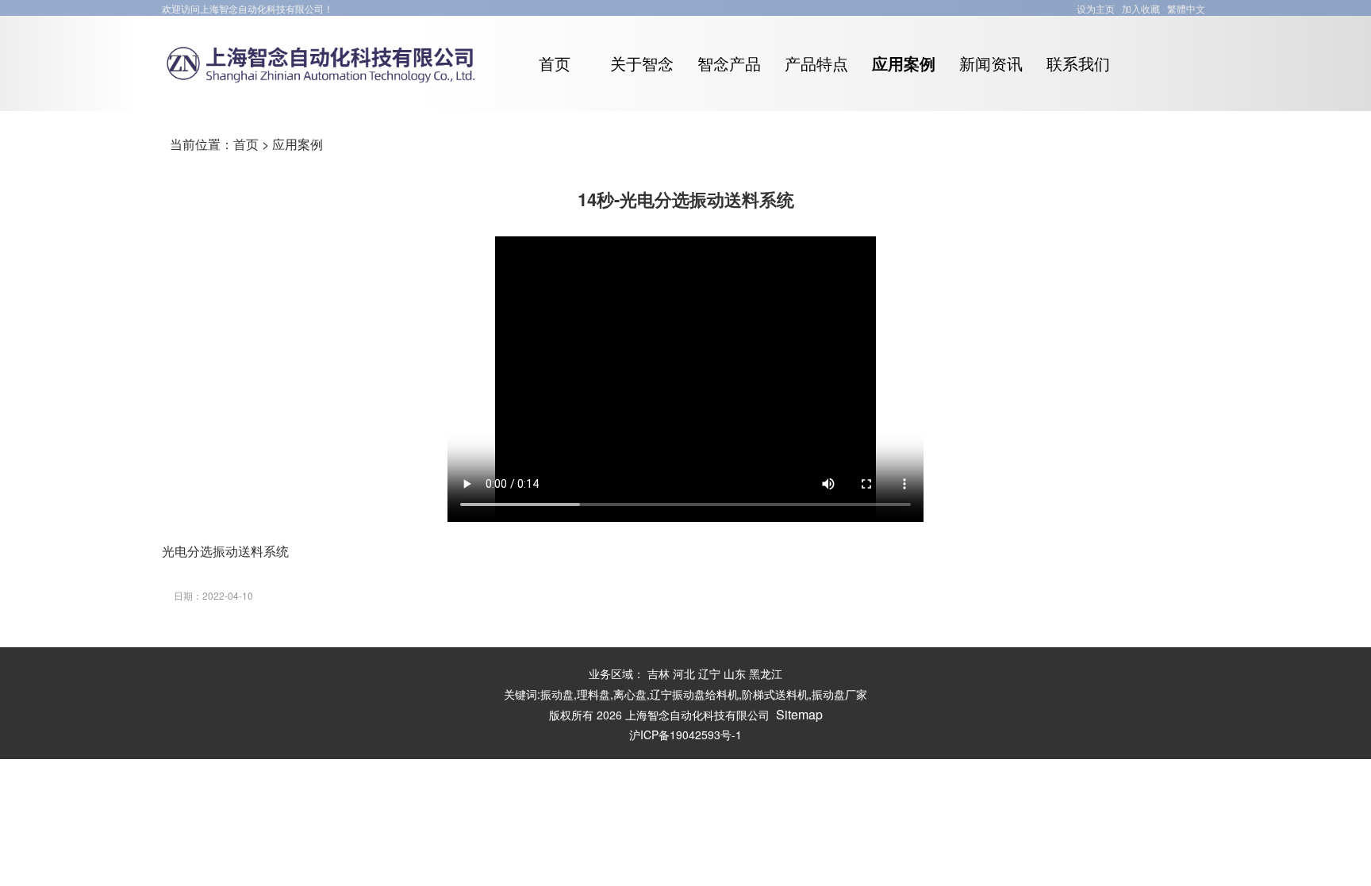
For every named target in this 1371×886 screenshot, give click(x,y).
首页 (246, 144)
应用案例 (297, 144)
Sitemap (799, 714)
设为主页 (1096, 8)
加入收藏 (1141, 8)
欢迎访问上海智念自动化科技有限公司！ (247, 8)
